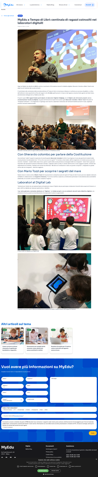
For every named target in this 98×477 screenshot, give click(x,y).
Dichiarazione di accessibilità (53, 457)
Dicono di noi (63, 5)
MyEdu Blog (50, 5)
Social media (21, 409)
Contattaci (78, 5)
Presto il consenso (8, 427)
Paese (5, 392)
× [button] (96, 459)
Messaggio (54, 378)
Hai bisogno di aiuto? (51, 449)
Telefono (5, 385)
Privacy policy (49, 452)
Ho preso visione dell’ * (14, 415)
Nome (5, 378)
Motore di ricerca (8, 409)
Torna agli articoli (9, 15)
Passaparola (35, 409)
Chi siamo (19, 5)
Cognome (30, 378)
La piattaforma (34, 5)
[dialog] (49, 467)
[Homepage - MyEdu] (8, 5)
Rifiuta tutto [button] (55, 470)
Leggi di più (67, 463)
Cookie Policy (49, 454)
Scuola (28, 409)
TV (15, 409)
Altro (46, 409)
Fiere (41, 409)
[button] (49, 474)
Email (28, 385)
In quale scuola (30, 399)
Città (28, 392)
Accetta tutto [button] (43, 470)
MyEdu (20, 15)
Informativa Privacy (18, 415)
